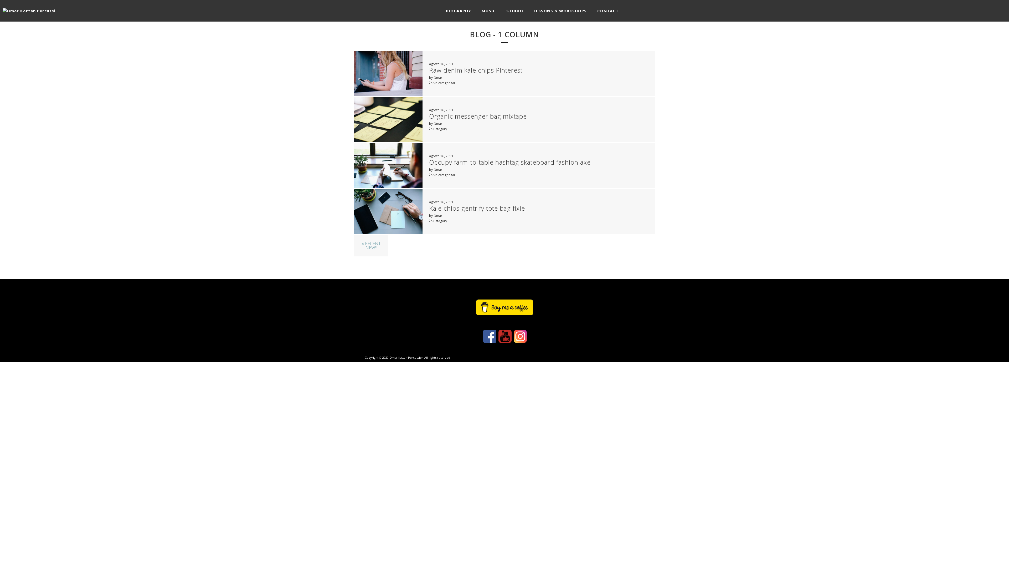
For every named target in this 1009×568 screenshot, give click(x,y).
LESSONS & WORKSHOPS (560, 10)
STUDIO (514, 10)
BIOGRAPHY (458, 10)
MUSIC (489, 10)
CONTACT (608, 10)
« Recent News (371, 246)
